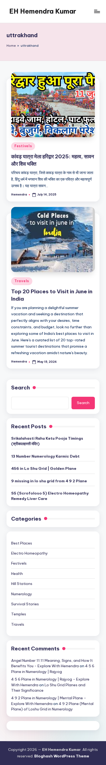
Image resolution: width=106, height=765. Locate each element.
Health (17, 573)
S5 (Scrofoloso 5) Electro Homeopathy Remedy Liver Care (50, 496)
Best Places (21, 543)
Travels (21, 281)
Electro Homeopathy (29, 553)
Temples (18, 614)
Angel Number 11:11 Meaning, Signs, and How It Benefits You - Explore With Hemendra (52, 663)
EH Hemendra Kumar (42, 11)
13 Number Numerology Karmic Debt (45, 456)
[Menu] (96, 11)
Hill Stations (21, 583)
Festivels (23, 146)
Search (20, 387)
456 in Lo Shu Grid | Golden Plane (43, 468)
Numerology (21, 593)
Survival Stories (25, 604)
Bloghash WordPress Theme (61, 756)
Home (11, 46)
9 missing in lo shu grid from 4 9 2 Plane (49, 480)
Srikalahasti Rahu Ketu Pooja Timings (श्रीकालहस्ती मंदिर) (47, 441)
